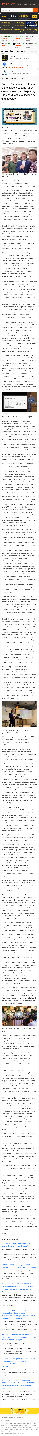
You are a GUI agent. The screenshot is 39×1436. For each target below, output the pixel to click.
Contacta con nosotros (7, 1417)
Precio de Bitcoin (12, 78)
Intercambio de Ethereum (20, 1434)
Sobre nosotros (20, 1417)
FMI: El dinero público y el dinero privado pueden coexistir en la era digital (19, 1266)
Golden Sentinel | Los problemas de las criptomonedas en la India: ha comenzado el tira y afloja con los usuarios (18, 1362)
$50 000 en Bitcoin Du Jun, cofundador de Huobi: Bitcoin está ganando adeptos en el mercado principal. (19, 1337)
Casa (2, 78)
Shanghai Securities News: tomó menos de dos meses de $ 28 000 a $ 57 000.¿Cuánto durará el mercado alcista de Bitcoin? (18, 1287)
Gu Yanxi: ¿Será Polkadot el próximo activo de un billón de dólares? (17, 1244)
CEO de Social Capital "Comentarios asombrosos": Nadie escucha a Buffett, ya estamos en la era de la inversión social (18, 1384)
